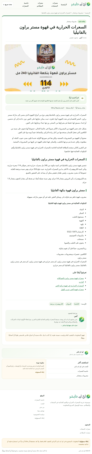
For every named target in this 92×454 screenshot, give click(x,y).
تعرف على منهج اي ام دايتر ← (69, 325)
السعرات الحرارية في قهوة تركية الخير (69, 285)
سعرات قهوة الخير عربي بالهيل (72, 289)
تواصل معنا (40, 411)
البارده (81, 282)
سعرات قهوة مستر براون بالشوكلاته (70, 278)
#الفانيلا (76, 304)
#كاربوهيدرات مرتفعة (56, 304)
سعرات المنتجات (54, 4)
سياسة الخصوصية (38, 414)
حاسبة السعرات (25, 4)
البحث (42, 404)
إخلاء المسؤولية (39, 372)
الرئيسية (64, 4)
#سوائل (68, 304)
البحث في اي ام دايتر (81, 366)
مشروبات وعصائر (77, 13)
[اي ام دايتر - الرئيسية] (80, 4)
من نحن (41, 407)
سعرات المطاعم (40, 4)
